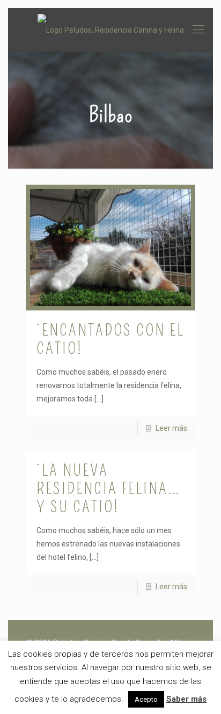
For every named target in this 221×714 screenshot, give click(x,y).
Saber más (186, 699)
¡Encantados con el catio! (110, 339)
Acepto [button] (146, 699)
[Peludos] (110, 29)
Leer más (171, 428)
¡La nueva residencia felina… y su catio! (108, 488)
